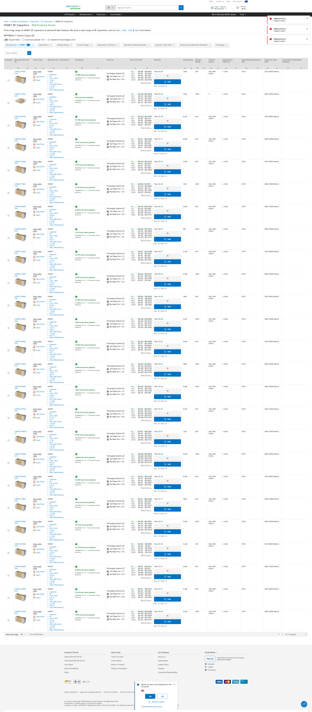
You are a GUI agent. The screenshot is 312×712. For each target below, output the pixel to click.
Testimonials (163, 661)
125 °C (51, 88)
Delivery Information (119, 668)
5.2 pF (51, 553)
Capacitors (34, 21)
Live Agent (68, 664)
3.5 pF (51, 170)
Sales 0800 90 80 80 (73, 657)
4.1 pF (51, 328)
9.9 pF (51, 148)
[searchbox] (147, 7)
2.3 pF (51, 260)
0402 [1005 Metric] (56, 225)
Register (223, 7)
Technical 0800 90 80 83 (74, 661)
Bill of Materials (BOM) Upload (224, 14)
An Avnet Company (71, 701)
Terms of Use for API (128, 692)
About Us (161, 657)
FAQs (66, 672)
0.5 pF (51, 530)
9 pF (51, 238)
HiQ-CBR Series (55, 84)
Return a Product (118, 664)
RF (50, 76)
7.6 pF (51, 373)
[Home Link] (73, 7)
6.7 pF (51, 125)
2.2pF (123, 30)
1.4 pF (51, 80)
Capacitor (53, 74)
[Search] (181, 7)
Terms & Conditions (110, 692)
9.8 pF (51, 463)
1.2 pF (51, 103)
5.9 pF (51, 395)
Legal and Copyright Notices (90, 692)
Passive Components (19, 21)
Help (228, 1)
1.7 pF (51, 193)
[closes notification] (307, 18)
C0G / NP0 (53, 78)
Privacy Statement (71, 692)
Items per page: (12, 634)
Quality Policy (163, 664)
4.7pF (130, 30)
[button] (70, 14)
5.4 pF (51, 283)
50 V (51, 82)
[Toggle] (6, 40)
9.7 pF (51, 418)
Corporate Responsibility (167, 672)
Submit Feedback (71, 668)
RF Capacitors (47, 21)
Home (6, 21)
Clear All (29, 35)
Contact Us (220, 1)
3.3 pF (51, 598)
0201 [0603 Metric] (56, 90)
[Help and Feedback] (304, 704)
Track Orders (237, 1)
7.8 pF (51, 305)
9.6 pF (51, 350)
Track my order (117, 657)
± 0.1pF (52, 86)
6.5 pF (51, 485)
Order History (116, 661)
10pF (118, 30)
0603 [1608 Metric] (56, 112)
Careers (161, 668)
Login (217, 7)
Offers (211, 1)
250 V (51, 105)
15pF (137, 30)
